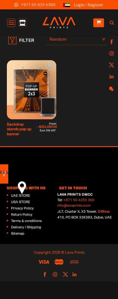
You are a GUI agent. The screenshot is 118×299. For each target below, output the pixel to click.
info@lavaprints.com (74, 205)
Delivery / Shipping (26, 227)
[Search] (112, 23)
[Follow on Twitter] (111, 65)
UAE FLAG (66, 7)
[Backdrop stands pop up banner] (31, 90)
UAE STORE (20, 195)
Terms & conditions (26, 221)
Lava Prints (75, 252)
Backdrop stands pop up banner (19, 129)
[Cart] (98, 22)
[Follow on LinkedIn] (111, 77)
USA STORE (20, 202)
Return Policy (21, 214)
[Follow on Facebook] (111, 42)
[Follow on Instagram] (111, 54)
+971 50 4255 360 (78, 200)
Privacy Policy (22, 208)
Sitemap (17, 233)
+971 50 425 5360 (38, 4)
